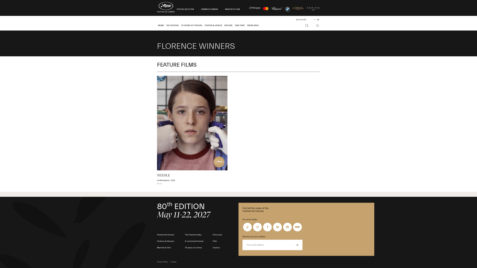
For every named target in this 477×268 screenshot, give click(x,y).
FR (314, 20)
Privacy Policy (162, 262)
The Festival (172, 25)
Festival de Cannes (165, 235)
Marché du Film (164, 248)
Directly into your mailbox (253, 236)
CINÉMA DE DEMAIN (209, 9)
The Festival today (193, 235)
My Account (301, 20)
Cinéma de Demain (165, 241)
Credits (173, 262)
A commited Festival (194, 241)
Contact (216, 248)
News (161, 25)
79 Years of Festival (191, 25)
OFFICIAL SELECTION (185, 9)
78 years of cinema (193, 248)
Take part (240, 25)
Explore (228, 25)
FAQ (215, 241)
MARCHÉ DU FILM (232, 9)
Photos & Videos (213, 25)
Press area (253, 25)
